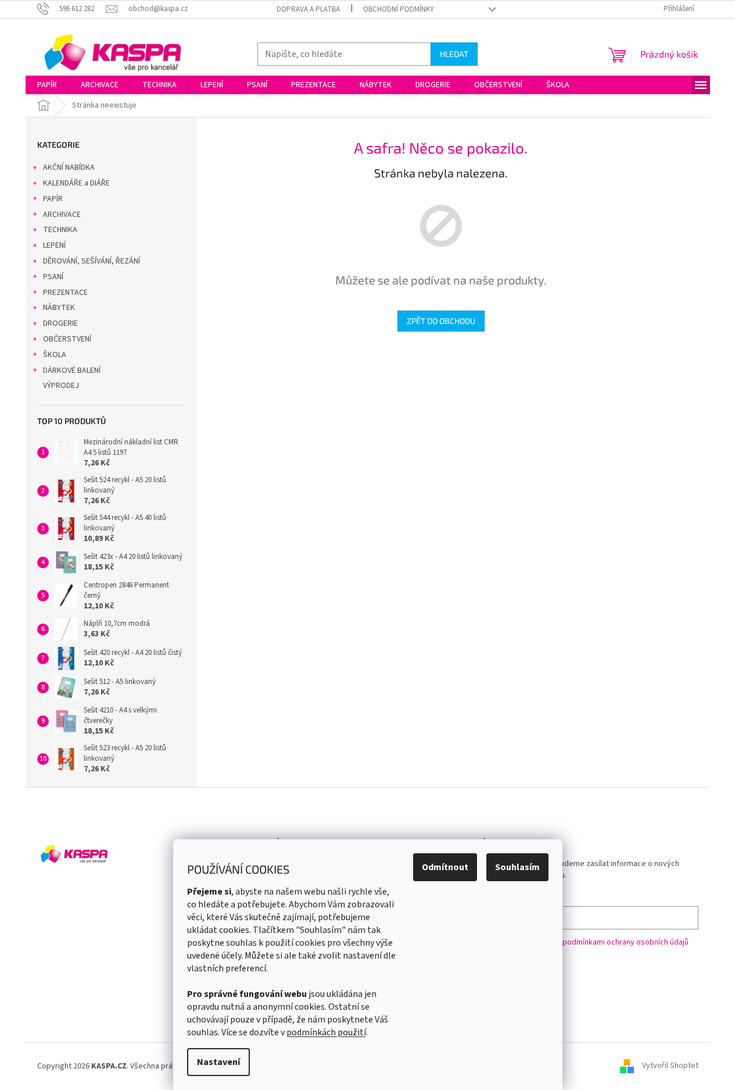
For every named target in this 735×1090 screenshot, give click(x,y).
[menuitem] (47, 85)
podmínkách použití (326, 1032)
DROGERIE (60, 323)
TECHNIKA (60, 230)
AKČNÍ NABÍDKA (69, 167)
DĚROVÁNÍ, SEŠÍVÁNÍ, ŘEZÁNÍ (91, 261)
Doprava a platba (308, 9)
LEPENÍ (54, 245)
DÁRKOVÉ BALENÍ (72, 370)
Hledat (454, 54)
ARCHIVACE (62, 214)
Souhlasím (517, 867)
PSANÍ (53, 277)
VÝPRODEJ (61, 385)
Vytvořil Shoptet (670, 1066)
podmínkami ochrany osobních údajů (625, 942)
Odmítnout (445, 867)
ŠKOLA (54, 355)
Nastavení (218, 1062)
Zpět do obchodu (441, 321)
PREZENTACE (65, 292)
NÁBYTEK (59, 308)
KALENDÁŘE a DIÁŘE (76, 183)
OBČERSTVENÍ (67, 339)
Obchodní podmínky (398, 9)
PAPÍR (53, 199)
